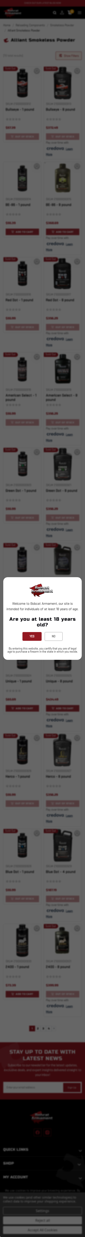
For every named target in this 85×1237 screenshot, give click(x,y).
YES (32, 636)
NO (53, 636)
